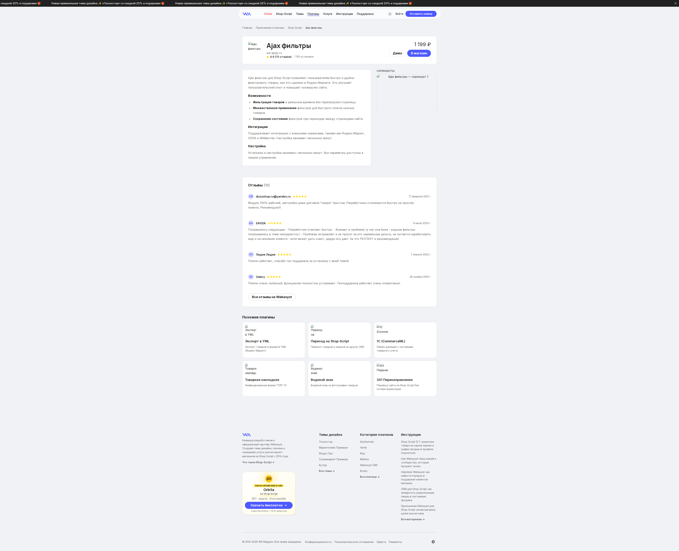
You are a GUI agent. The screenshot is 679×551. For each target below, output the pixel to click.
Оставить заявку (421, 13)
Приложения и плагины (270, 28)
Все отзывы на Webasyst (272, 297)
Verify (363, 447)
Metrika (364, 459)
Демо (397, 53)
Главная (247, 28)
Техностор (326, 441)
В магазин (419, 53)
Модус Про (326, 453)
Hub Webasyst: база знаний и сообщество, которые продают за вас (418, 462)
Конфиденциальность (318, 541)
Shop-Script (284, 14)
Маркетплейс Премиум (333, 447)
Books (363, 470)
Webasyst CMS (369, 465)
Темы (300, 14)
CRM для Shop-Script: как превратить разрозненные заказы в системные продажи (417, 494)
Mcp (362, 453)
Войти (399, 14)
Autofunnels (367, 441)
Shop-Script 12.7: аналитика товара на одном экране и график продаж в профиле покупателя (417, 447)
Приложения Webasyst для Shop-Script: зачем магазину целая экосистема (418, 509)
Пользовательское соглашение (354, 541)
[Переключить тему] (389, 14)
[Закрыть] (675, 3)
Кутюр (323, 465)
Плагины (313, 14)
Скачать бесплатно (267, 505)
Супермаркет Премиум (333, 459)
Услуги (327, 14)
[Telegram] (433, 541)
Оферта (381, 541)
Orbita (268, 14)
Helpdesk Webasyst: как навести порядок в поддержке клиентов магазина (415, 477)
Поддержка (365, 14)
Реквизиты (395, 541)
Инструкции (344, 14)
